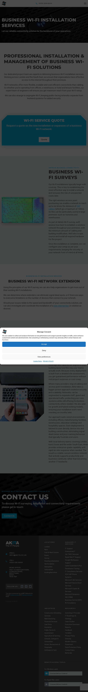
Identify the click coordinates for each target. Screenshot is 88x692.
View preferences (44, 357)
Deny (44, 350)
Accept (44, 344)
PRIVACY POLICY (48, 361)
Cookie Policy (37, 361)
